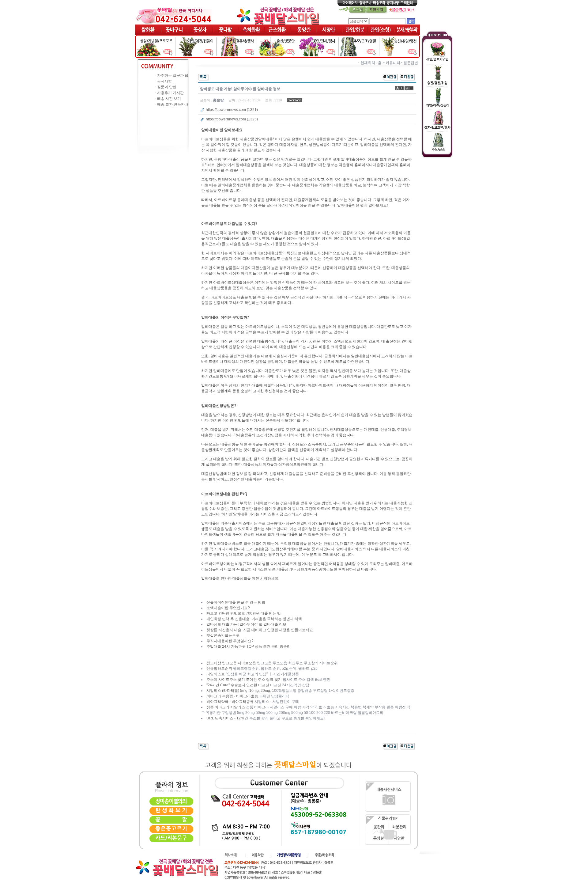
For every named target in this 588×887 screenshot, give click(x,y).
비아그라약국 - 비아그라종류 (230, 701)
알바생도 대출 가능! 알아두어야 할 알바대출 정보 (246, 624)
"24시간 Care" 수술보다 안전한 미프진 (237, 685)
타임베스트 (215, 674)
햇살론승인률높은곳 (222, 635)
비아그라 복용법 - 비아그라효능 (232, 696)
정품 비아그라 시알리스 (225, 707)
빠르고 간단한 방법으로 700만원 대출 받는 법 (243, 613)
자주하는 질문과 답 (172, 75)
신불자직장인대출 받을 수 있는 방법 (235, 602)
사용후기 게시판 (170, 93)
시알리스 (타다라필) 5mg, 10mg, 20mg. (238, 690)
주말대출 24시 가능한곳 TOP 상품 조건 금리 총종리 (248, 646)
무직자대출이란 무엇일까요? (230, 641)
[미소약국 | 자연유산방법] (390, 77)
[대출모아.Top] (407, 77)
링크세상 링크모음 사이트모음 (231, 663)
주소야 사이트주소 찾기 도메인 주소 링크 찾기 (244, 679)
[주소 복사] (294, 100)
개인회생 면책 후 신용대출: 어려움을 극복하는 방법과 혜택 (254, 619)
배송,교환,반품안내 (172, 104)
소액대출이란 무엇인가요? (228, 608)
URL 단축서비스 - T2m (225, 718)
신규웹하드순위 (219, 668)
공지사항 (164, 81)
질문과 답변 (166, 87)
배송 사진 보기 (169, 99)
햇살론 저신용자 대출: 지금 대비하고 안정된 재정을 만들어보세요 (259, 630)
